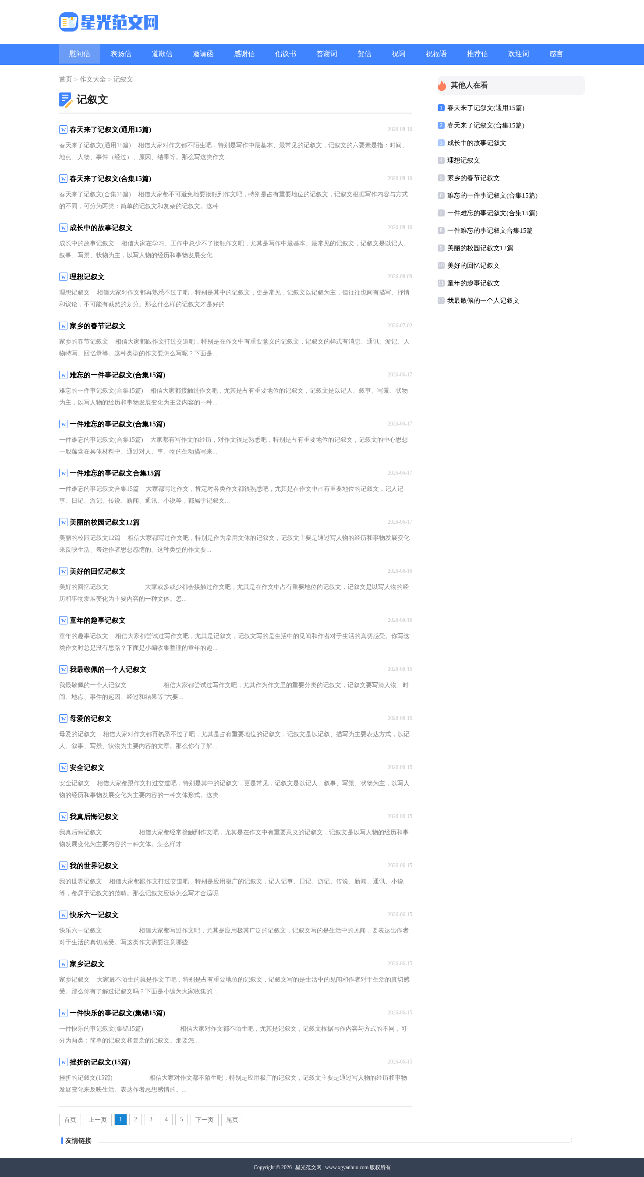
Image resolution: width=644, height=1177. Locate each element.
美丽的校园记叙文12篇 (480, 248)
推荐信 (477, 53)
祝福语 (436, 53)
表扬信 (120, 53)
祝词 (399, 53)
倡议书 (285, 53)
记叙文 (123, 79)
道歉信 (162, 53)
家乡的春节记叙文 (473, 177)
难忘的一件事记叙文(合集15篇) (492, 195)
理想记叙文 (463, 160)
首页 (65, 79)
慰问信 (79, 53)
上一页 (97, 1120)
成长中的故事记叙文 (476, 142)
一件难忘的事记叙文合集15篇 (490, 230)
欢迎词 (518, 53)
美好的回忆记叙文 (473, 265)
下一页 (204, 1120)
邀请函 (203, 53)
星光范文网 (308, 1167)
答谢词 (326, 53)
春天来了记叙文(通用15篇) (485, 107)
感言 (556, 53)
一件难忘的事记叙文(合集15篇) (492, 212)
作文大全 (93, 79)
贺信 (364, 53)
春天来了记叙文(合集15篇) (485, 125)
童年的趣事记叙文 (473, 283)
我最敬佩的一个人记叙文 (483, 300)
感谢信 (244, 53)
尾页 (232, 1120)
